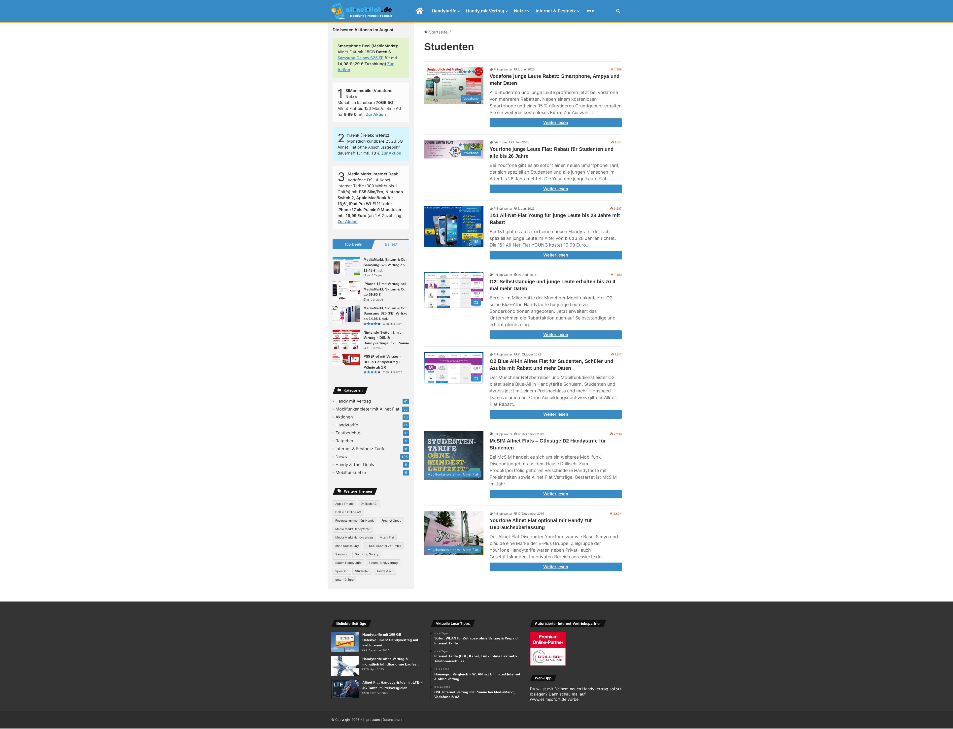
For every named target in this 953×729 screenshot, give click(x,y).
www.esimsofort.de (548, 699)
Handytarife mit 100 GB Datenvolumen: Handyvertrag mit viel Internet (390, 640)
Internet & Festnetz (556, 10)
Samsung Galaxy (366, 554)
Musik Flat (387, 537)
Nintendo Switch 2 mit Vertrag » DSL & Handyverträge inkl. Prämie (386, 337)
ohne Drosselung (347, 546)
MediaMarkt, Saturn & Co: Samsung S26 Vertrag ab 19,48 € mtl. (385, 264)
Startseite (437, 32)
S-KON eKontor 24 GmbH (383, 546)
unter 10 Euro (344, 579)
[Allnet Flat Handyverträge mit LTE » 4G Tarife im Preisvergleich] (345, 689)
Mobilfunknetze (351, 472)
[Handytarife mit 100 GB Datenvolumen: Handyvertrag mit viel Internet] (345, 642)
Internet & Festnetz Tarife (361, 448)
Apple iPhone (344, 504)
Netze (520, 10)
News (341, 456)
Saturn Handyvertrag (383, 563)
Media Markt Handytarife (352, 529)
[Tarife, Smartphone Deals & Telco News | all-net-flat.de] (361, 11)
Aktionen (344, 416)
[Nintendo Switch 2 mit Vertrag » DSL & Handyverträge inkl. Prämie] (346, 340)
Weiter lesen (555, 122)
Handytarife (444, 10)
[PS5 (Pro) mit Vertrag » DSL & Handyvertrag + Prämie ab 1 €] (346, 359)
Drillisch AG (369, 504)
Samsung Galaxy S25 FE (360, 57)
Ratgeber (344, 440)
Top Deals (353, 244)
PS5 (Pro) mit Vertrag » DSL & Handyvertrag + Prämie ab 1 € (382, 361)
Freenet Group (391, 520)
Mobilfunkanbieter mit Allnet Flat (367, 409)
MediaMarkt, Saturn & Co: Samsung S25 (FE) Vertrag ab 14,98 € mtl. (386, 313)
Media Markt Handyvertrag (354, 537)
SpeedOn (341, 571)
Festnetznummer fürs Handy (354, 520)
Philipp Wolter (502, 69)
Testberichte (348, 432)
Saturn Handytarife (348, 563)
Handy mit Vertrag (485, 10)
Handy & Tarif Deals (355, 464)
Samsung (341, 554)
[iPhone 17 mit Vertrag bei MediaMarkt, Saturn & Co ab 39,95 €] (346, 290)
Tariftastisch (385, 571)
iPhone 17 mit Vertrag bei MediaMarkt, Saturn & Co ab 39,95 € (385, 289)
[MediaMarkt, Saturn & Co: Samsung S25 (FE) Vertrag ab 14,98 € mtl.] (346, 314)
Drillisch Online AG (348, 512)
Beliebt (391, 244)
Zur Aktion (376, 114)
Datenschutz (392, 720)
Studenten (362, 571)
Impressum (371, 720)
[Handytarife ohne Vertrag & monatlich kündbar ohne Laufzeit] (345, 666)
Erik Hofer (500, 142)
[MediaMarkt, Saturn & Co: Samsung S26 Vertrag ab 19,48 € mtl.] (346, 266)
